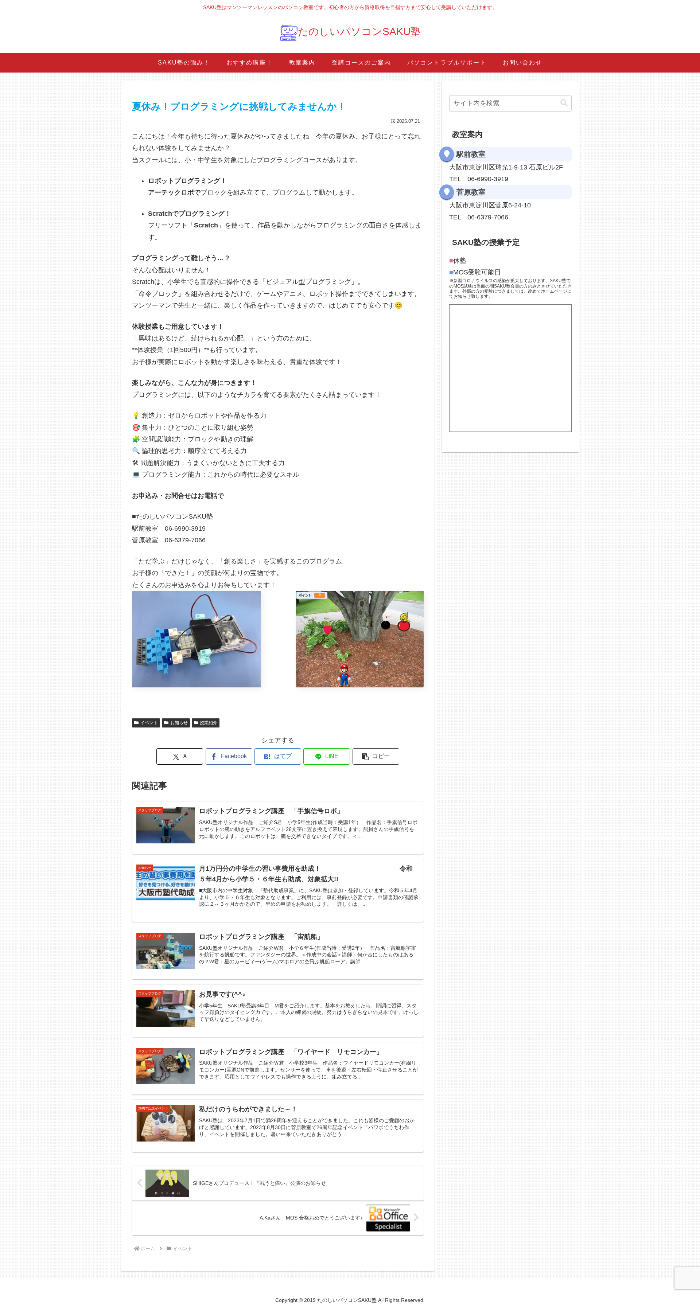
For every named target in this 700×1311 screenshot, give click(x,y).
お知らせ (179, 722)
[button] (376, 756)
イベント (149, 722)
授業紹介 (208, 722)
